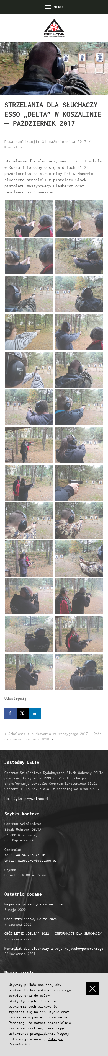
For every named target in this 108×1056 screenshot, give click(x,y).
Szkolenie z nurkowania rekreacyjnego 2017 (48, 734)
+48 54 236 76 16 (29, 855)
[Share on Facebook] (10, 713)
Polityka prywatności (26, 798)
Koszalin (13, 147)
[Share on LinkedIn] (35, 713)
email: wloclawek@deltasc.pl (30, 860)
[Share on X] (23, 713)
